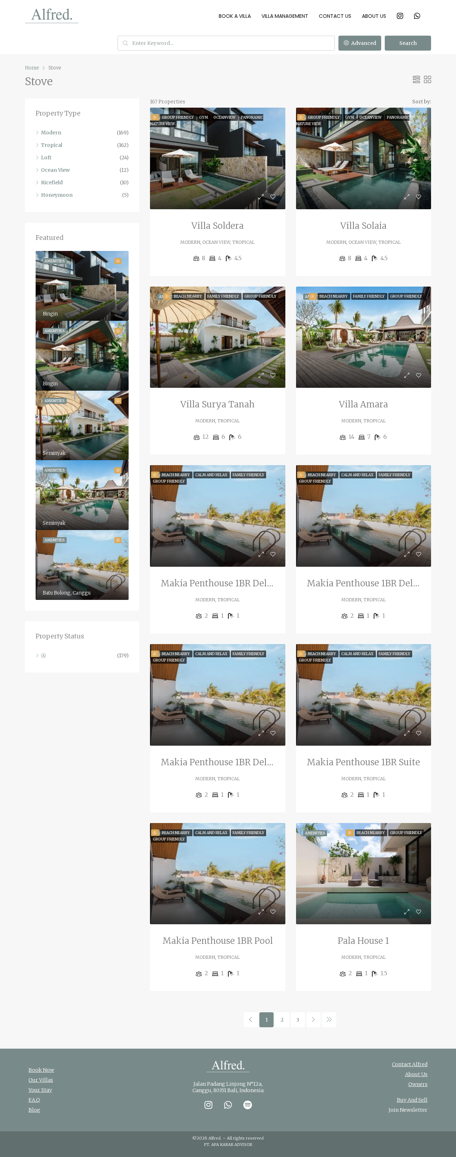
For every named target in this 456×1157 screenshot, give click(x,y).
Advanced (363, 43)
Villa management (284, 16)
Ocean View (55, 170)
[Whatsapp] (228, 1105)
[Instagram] (208, 1105)
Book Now (41, 1070)
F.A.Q (34, 1100)
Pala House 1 (363, 940)
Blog (34, 1110)
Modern (51, 132)
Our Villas (40, 1080)
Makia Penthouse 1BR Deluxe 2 (371, 583)
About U (415, 1074)
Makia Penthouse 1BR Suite (363, 762)
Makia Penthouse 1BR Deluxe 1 (224, 762)
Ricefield (52, 182)
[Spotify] (247, 1105)
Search (408, 43)
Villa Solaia (363, 225)
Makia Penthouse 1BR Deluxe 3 (225, 583)
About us (374, 16)
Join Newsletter (408, 1110)
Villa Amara (363, 404)
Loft (46, 157)
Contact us (335, 16)
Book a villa (235, 16)
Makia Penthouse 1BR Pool (217, 940)
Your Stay (40, 1090)
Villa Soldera (217, 225)
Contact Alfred (410, 1064)
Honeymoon (57, 195)
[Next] (313, 1019)
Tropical (51, 145)
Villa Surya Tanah (217, 404)
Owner (416, 1084)
